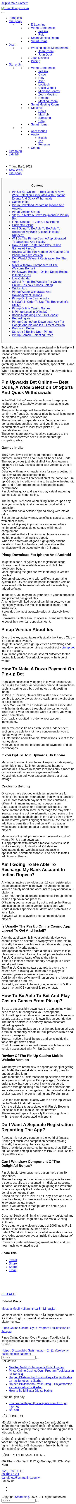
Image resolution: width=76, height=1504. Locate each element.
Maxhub (43, 114)
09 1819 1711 (10, 1474)
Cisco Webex (47, 87)
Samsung (44, 117)
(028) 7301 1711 (12, 1471)
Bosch (42, 137)
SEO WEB (16, 169)
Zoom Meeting (47, 94)
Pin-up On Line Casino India (30, 298)
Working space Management (49, 47)
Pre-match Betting (23, 328)
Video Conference (43, 27)
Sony (41, 121)
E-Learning (38, 24)
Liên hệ (14, 154)
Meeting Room (48, 101)
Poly (41, 34)
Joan (12, 44)
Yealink (43, 31)
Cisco (42, 74)
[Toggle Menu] (2, 12)
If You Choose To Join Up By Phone (35, 221)
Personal (44, 97)
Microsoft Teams (49, 91)
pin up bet (68, 647)
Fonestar (44, 144)
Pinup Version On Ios (26, 211)
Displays (36, 107)
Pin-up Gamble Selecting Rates (32, 335)
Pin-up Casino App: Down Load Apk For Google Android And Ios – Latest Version (38, 323)
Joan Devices (40, 57)
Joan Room (45, 51)
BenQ (42, 111)
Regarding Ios (21, 318)
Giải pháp (15, 21)
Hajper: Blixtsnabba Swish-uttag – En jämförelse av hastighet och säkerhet (40, 1379)
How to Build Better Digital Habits (31, 1390)
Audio (35, 134)
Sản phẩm (15, 64)
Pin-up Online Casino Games (31, 308)
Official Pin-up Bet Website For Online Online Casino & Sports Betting (37, 283)
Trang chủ (15, 17)
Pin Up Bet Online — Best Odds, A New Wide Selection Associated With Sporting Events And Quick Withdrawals (38, 195)
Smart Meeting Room (45, 37)
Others (35, 147)
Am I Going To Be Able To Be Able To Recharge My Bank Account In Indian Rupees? (36, 232)
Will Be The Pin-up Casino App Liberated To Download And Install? (39, 240)
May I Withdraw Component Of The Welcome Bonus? (35, 267)
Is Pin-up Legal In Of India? (29, 311)
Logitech (44, 84)
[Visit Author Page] (7, 1286)
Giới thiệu (15, 151)
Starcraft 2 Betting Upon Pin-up (32, 331)
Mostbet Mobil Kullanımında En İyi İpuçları (28, 1308)
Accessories (39, 131)
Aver (41, 81)
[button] (13, 1260)
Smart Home (39, 41)
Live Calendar (21, 278)
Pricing (35, 61)
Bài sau (14, 1409)
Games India (20, 201)
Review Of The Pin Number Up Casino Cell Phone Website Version (40, 253)
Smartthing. (22, 1496)
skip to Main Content (14, 3)
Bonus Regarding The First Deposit (35, 315)
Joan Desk (45, 54)
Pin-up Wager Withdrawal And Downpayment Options (31, 293)
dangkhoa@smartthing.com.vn (21, 1477)
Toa (40, 141)
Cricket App (19, 288)
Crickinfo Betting (23, 225)
